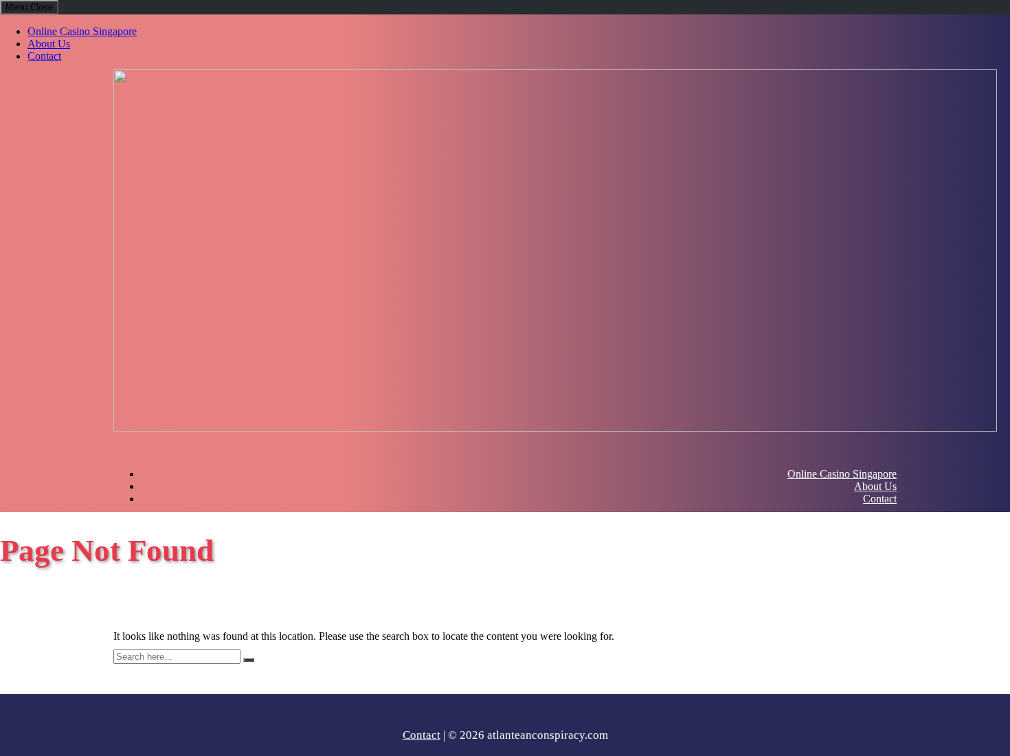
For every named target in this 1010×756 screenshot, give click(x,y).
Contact (44, 56)
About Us (48, 43)
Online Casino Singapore (82, 31)
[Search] (248, 660)
